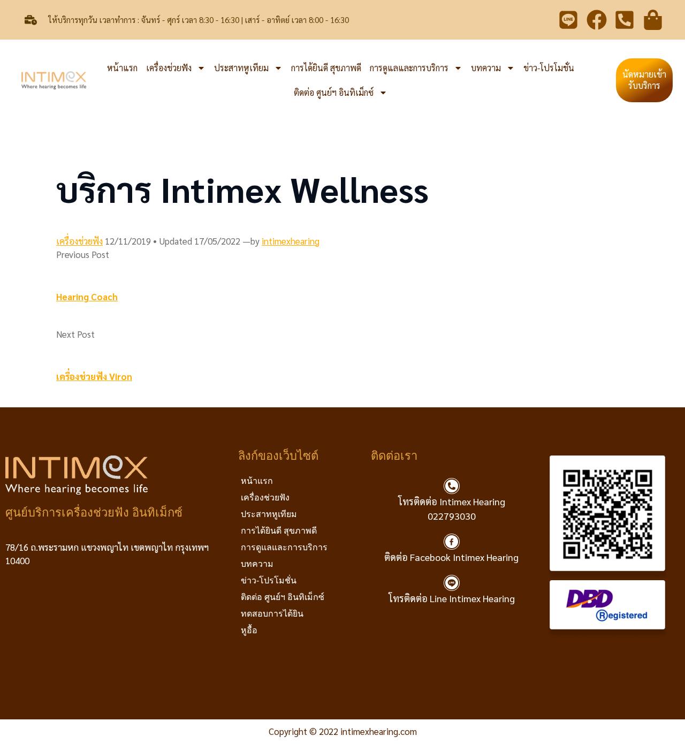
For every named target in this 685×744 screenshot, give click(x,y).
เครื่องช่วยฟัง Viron (94, 376)
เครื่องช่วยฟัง (169, 67)
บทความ (486, 67)
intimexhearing (290, 241)
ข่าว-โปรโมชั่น (548, 67)
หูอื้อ (249, 630)
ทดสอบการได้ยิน (272, 613)
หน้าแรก (122, 67)
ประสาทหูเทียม (241, 67)
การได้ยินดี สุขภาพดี (326, 67)
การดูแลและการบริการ (409, 67)
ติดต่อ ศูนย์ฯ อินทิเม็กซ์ (334, 92)
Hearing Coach (87, 296)
